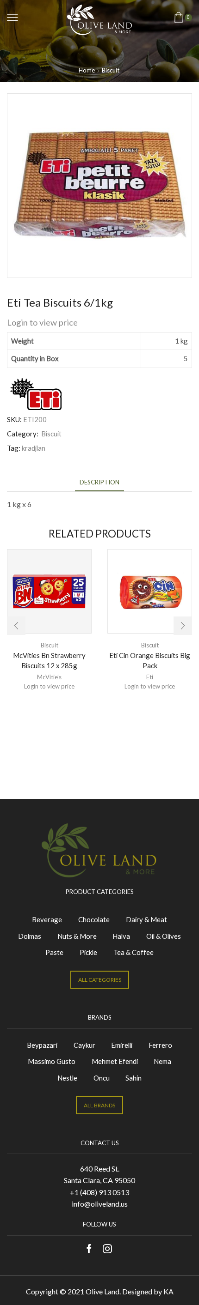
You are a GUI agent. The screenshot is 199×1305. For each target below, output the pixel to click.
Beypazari (42, 1045)
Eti (149, 677)
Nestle (67, 1078)
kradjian (33, 448)
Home (87, 70)
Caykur (84, 1045)
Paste (54, 952)
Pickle (88, 952)
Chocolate (94, 919)
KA (168, 1291)
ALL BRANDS (99, 1105)
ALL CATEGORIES (99, 979)
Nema (162, 1061)
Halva (121, 936)
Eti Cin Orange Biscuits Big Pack (149, 660)
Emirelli (121, 1045)
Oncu (101, 1078)
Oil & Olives (163, 936)
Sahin (133, 1078)
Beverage (47, 919)
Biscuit (110, 70)
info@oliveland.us (100, 1203)
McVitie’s (49, 677)
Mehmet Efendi (115, 1061)
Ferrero (160, 1045)
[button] (16, 625)
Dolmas (29, 936)
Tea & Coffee (133, 952)
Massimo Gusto (51, 1061)
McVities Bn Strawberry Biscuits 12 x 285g (49, 660)
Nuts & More (77, 936)
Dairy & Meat (146, 919)
